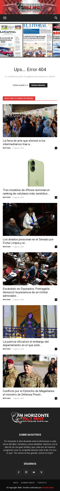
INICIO (15, 482)
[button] (4, 18)
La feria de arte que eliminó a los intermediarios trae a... (24, 142)
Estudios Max (48, 487)
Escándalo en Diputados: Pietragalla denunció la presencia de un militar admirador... (26, 292)
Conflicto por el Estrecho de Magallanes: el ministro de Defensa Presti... (29, 392)
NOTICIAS (7, 148)
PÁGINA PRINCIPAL (38, 85)
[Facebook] (18, 472)
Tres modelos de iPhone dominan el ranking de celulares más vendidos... (26, 191)
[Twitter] (41, 472)
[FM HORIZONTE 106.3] (30, 7)
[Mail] (34, 472)
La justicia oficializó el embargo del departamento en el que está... (26, 343)
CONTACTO (42, 482)
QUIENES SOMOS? (28, 482)
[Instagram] (26, 472)
